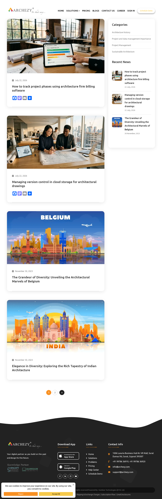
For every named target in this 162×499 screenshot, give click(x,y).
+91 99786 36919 (120, 461)
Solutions (72, 11)
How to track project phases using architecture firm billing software (53, 88)
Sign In (131, 11)
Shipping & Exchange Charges (88, 495)
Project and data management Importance (131, 39)
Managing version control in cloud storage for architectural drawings (54, 184)
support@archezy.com (123, 472)
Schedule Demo (146, 11)
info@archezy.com (121, 467)
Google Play (70, 467)
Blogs (96, 11)
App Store (69, 456)
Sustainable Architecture (123, 52)
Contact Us (108, 11)
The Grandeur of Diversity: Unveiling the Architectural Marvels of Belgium (51, 279)
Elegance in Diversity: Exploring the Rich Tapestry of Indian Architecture (54, 368)
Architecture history (121, 32)
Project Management (121, 45)
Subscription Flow (108, 495)
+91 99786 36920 (137, 461)
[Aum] (28, 10)
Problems (92, 462)
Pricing (86, 11)
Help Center (93, 470)
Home (61, 11)
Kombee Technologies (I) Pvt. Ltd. (112, 490)
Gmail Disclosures (124, 495)
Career (121, 11)
